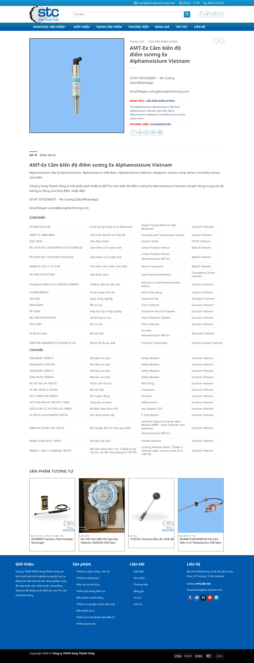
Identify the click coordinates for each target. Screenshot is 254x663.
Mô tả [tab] (33, 155)
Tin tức (137, 597)
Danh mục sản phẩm (49, 27)
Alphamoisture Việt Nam (166, 106)
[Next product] (216, 40)
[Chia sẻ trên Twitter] (140, 133)
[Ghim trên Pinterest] (153, 133)
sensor (181, 114)
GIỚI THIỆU (82, 27)
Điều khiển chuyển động (89, 597)
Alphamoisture (143, 106)
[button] (34, 128)
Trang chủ (137, 41)
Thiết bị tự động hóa (87, 578)
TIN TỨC (182, 27)
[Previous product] (221, 40)
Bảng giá (138, 591)
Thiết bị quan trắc (86, 623)
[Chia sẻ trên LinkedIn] (160, 133)
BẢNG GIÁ (162, 27)
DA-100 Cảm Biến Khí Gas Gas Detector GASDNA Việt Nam (99, 540)
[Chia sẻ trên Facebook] (133, 133)
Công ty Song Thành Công (47, 186)
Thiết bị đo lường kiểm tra (90, 591)
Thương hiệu (141, 584)
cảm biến (162, 110)
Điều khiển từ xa (85, 610)
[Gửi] (187, 14)
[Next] (223, 516)
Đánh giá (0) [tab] (48, 155)
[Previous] (29, 516)
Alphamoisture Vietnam (143, 110)
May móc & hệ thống (88, 584)
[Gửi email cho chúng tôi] (214, 14)
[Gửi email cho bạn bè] (147, 133)
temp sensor (137, 118)
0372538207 (148, 78)
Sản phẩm (139, 578)
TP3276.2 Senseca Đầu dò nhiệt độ (152, 539)
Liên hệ (138, 604)
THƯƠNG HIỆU (138, 27)
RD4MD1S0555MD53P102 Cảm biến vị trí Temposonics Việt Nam (200, 540)
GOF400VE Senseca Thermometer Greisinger (52, 540)
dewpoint (152, 114)
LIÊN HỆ (199, 27)
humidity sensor (168, 114)
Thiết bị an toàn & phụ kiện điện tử (95, 617)
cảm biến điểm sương (163, 41)
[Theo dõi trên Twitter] (208, 14)
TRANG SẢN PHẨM (109, 27)
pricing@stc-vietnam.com (208, 589)
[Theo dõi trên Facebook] (201, 14)
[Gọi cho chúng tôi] (221, 14)
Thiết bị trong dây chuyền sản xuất (95, 604)
